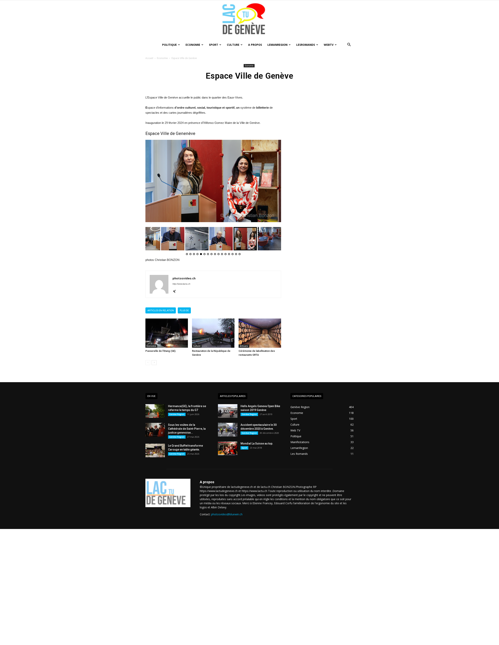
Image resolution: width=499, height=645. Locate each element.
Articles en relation (160, 310)
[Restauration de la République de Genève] (213, 333)
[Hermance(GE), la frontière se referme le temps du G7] (155, 411)
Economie (193, 45)
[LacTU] (249, 20)
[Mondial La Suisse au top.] (227, 448)
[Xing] (176, 291)
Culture (233, 45)
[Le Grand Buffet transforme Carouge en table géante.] (155, 450)
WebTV (329, 45)
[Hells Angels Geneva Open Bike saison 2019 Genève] (227, 411)
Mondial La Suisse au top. (257, 443)
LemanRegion (277, 45)
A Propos (255, 45)
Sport (213, 45)
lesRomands (305, 45)
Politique (169, 45)
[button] (349, 45)
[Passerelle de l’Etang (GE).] (166, 333)
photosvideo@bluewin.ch (226, 514)
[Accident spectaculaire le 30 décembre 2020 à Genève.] (227, 429)
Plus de (184, 310)
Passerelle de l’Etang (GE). (160, 350)
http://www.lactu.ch (181, 284)
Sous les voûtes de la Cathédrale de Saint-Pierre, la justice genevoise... (187, 428)
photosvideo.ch (184, 278)
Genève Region (176, 414)
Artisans (244, 346)
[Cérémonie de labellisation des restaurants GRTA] (260, 333)
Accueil (149, 58)
